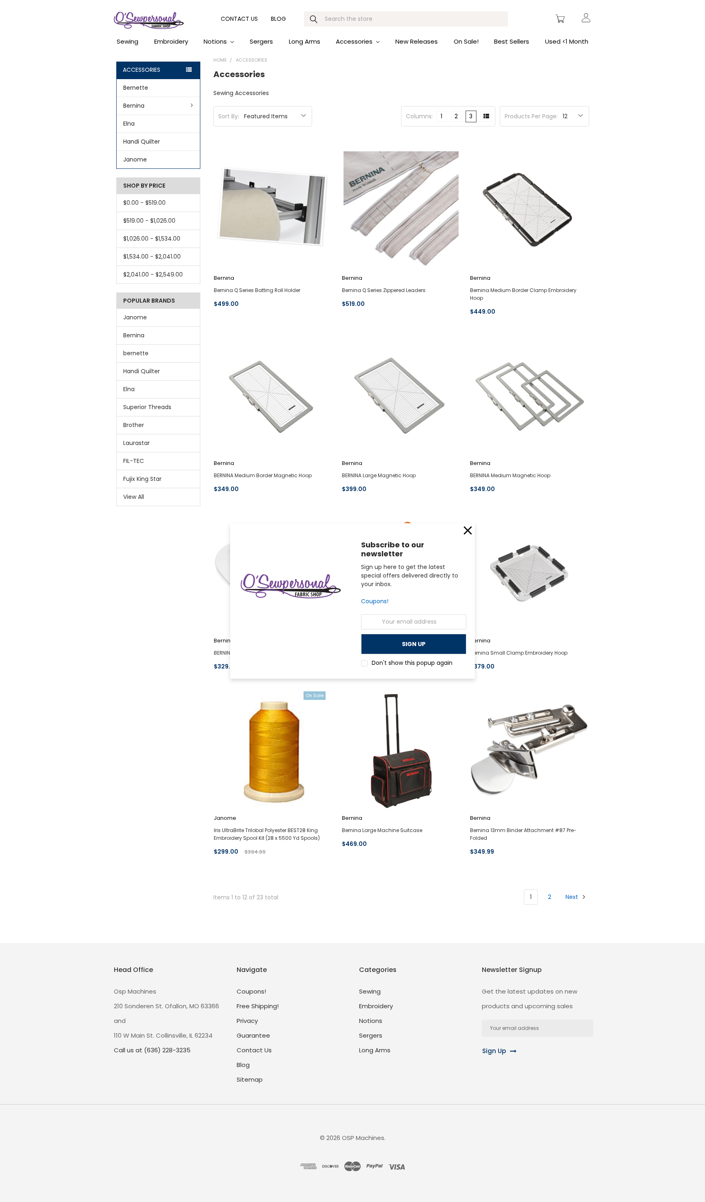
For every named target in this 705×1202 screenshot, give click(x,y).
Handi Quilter (141, 141)
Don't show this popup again (412, 663)
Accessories (355, 41)
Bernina (133, 106)
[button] (468, 530)
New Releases (416, 41)
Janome (135, 159)
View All (133, 497)
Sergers (261, 41)
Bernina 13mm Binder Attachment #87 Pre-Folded (523, 834)
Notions (216, 41)
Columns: (419, 116)
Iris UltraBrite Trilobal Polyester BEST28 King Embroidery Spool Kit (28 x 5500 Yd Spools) (267, 834)
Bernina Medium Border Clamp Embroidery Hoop (523, 294)
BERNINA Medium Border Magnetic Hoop (263, 475)
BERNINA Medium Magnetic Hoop (510, 475)
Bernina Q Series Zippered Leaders (384, 290)
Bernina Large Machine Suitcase (382, 830)
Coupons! (374, 602)
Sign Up (494, 1051)
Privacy (247, 1020)
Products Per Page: (531, 116)
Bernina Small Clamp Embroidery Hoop (519, 652)
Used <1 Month (566, 41)
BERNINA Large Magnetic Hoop (379, 475)
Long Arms (304, 41)
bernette (136, 353)
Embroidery (171, 41)
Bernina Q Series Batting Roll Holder (257, 290)
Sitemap (250, 1079)
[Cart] (561, 19)
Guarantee (253, 1035)
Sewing (127, 41)
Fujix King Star (142, 479)
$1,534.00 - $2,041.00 (152, 256)
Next (572, 897)
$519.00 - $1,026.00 (149, 221)
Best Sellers (511, 41)
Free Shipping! (258, 1006)
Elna (129, 124)
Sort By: (228, 116)
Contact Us (239, 19)
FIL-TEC (133, 461)
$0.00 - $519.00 (144, 203)
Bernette (135, 88)
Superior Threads (147, 407)
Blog (278, 19)
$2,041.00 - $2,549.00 (153, 274)
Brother (133, 425)
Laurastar (136, 443)
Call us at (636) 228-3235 (152, 1050)
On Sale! (466, 41)
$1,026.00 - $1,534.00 (151, 239)
